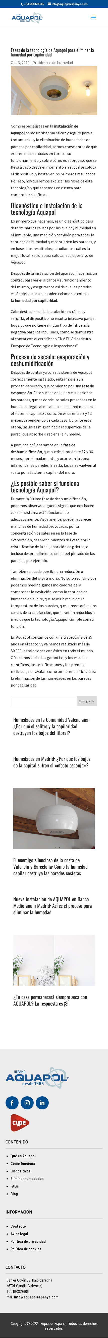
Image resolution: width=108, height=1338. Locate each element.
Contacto (18, 1226)
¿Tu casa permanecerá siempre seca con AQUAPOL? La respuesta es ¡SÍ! (50, 1000)
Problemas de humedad (52, 62)
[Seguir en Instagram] (27, 1102)
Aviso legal (19, 1234)
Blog (14, 1194)
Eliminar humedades (27, 1178)
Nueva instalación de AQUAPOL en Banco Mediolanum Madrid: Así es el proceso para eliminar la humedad (52, 905)
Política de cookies (26, 1249)
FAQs (15, 1186)
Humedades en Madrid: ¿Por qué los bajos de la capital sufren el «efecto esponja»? (51, 762)
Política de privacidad (28, 1241)
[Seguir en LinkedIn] (42, 1102)
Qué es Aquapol (23, 1156)
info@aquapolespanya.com (36, 1297)
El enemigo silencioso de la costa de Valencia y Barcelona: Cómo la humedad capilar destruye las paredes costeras (50, 866)
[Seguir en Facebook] (12, 1102)
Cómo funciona (23, 1163)
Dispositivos (20, 1171)
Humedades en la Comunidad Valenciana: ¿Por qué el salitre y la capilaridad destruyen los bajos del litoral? (51, 726)
